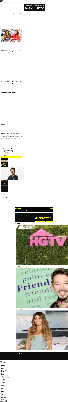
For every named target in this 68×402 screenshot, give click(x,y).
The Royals (2, 391)
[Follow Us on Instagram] (51, 353)
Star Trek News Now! (3, 393)
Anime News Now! (3, 365)
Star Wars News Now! (3, 394)
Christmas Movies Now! (4, 370)
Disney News (2, 374)
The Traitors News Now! (4, 397)
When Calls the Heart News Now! (5, 400)
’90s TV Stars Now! (3, 362)
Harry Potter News (3, 379)
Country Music (3, 371)
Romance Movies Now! (3, 390)
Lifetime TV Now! (3, 384)
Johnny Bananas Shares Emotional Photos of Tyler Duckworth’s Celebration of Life (4, 164)
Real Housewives (3, 389)
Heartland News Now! (3, 380)
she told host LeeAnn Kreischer (8, 51)
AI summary (6, 150)
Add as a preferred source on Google (6, 153)
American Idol (2, 364)
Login (0, 401)
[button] (0, 1)
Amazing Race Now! (3, 363)
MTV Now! (2, 162)
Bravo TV (2, 367)
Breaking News (2, 368)
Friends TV (2, 376)
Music (1, 387)
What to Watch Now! (3, 399)
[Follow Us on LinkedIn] (52, 353)
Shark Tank (2, 392)
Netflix (2, 388)
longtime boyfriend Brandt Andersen (11, 123)
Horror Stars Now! (3, 382)
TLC (1, 396)
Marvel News (2, 385)
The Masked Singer (3, 386)
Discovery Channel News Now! (4, 373)
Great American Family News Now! (5, 377)
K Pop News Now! (3, 383)
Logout (5, 401)
